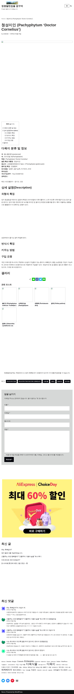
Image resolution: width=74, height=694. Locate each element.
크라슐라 (56, 670)
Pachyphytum (11, 381)
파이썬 (70, 670)
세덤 (49, 667)
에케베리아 (6, 670)
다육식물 (46, 381)
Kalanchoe (43, 661)
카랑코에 (39, 670)
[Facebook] (8, 680)
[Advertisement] (37, 107)
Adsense (3, 661)
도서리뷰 (14, 667)
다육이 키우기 (6, 667)
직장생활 (28, 670)
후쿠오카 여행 (20, 672)
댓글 (6, 429)
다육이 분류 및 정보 (9, 128)
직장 (23, 670)
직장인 (33, 670)
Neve (3, 692)
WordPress (64, 661)
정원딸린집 (52, 619)
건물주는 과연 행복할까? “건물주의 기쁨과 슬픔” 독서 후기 (21, 556)
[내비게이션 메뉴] (67, 6)
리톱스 (20, 667)
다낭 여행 (22, 664)
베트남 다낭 (31, 667)
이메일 (7, 413)
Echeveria (29, 661)
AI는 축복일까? (6, 549)
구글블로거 (4, 664)
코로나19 (44, 670)
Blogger (14, 661)
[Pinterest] (12, 680)
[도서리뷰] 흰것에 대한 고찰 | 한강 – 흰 (14, 563)
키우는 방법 (10, 138)
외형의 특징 (10, 133)
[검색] (71, 6)
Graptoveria (37, 661)
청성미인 (59, 381)
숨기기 (12, 124)
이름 (6, 405)
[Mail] (17, 680)
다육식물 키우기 (42, 664)
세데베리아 (55, 667)
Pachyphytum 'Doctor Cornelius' (30, 381)
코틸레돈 (50, 670)
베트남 (25, 667)
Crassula (20, 661)
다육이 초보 (64, 664)
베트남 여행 (39, 667)
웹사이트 (7, 421)
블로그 (45, 667)
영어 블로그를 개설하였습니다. (12, 553)
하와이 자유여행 (12, 672)
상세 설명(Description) (10, 130)
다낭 (17, 664)
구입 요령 (9, 140)
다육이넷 (58, 664)
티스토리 (64, 670)
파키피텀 (67, 381)
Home (3, 18)
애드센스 (61, 667)
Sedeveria (53, 661)
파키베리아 (4, 672)
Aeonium (8, 661)
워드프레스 (17, 670)
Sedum (58, 661)
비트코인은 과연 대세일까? (10, 560)
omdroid (5, 34)
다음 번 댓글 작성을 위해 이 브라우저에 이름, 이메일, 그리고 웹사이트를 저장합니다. (35, 455)
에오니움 (67, 667)
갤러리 (5, 143)
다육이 (53, 381)
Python (48, 661)
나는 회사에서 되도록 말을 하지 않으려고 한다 (22, 641)
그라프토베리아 (11, 664)
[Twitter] (3, 680)
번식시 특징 (10, 135)
